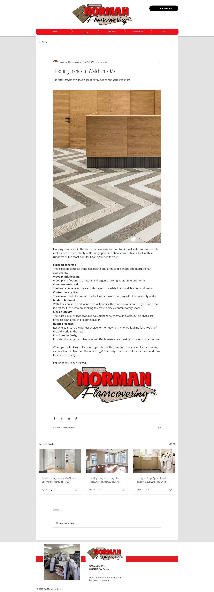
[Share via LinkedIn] (68, 418)
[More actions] (159, 62)
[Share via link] (76, 418)
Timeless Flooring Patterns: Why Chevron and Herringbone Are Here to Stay (59, 479)
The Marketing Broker (52, 589)
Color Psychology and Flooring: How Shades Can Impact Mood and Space (105, 479)
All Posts (43, 42)
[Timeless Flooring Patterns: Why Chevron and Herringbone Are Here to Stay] (60, 461)
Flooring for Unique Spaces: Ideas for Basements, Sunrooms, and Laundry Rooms (152, 479)
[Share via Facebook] (54, 418)
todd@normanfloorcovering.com (105, 577)
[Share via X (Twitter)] (61, 418)
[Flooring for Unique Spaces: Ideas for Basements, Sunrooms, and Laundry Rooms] (154, 461)
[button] (171, 42)
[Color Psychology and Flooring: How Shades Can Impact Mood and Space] (107, 461)
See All (172, 443)
